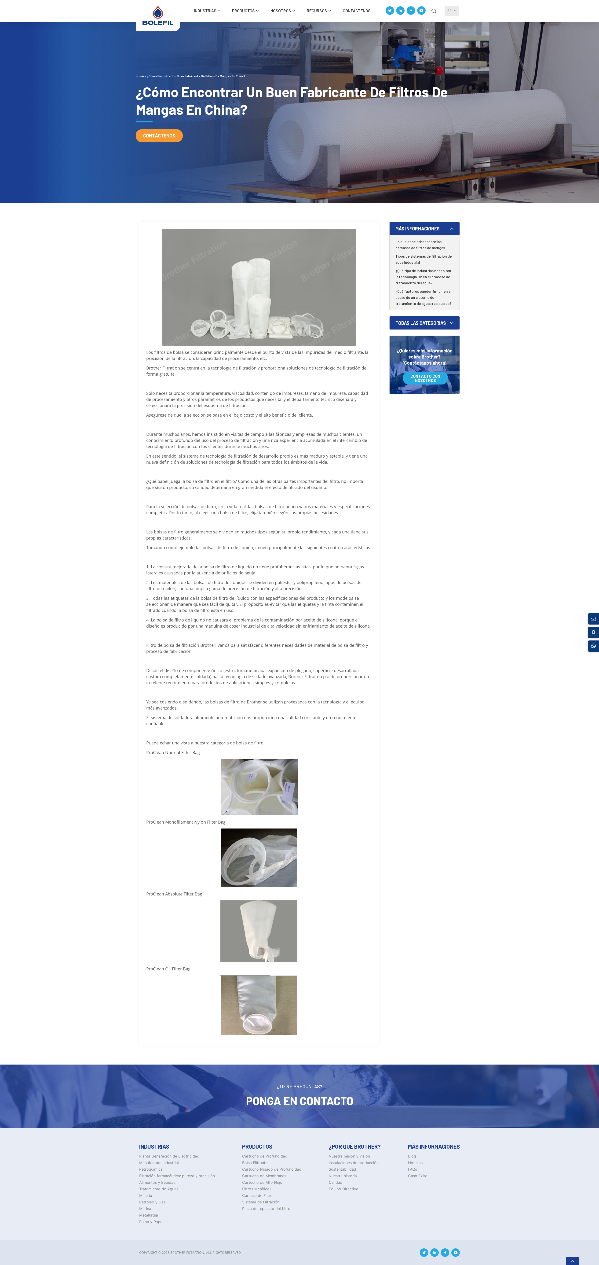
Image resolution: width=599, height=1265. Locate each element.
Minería (145, 1195)
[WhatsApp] (593, 646)
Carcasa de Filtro (257, 1195)
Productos (243, 10)
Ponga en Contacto (299, 1100)
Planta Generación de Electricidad (169, 1156)
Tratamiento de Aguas (158, 1189)
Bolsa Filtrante (254, 1162)
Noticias (415, 1162)
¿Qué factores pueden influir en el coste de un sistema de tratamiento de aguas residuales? (423, 297)
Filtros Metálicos (256, 1189)
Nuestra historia (343, 1175)
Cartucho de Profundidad (264, 1156)
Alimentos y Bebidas (157, 1182)
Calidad (335, 1182)
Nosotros (280, 10)
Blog (412, 1156)
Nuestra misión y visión (349, 1156)
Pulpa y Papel (151, 1221)
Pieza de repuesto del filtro (266, 1208)
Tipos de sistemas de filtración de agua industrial (423, 259)
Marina (145, 1208)
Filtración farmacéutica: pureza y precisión (177, 1175)
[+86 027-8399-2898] (593, 632)
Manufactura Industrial (159, 1162)
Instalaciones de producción (354, 1162)
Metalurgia (148, 1215)
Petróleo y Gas (152, 1202)
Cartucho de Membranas (264, 1175)
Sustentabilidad (342, 1169)
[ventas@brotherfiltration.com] (593, 619)
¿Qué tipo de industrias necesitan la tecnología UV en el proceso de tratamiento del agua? (423, 276)
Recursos (317, 10)
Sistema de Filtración (260, 1202)
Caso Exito (417, 1175)
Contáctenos (357, 10)
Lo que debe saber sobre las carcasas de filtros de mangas (420, 244)
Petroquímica (151, 1169)
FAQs (412, 1169)
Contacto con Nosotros (425, 378)
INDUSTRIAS (205, 10)
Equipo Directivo (343, 1189)
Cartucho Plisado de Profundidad (271, 1169)
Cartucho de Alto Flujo (262, 1182)
